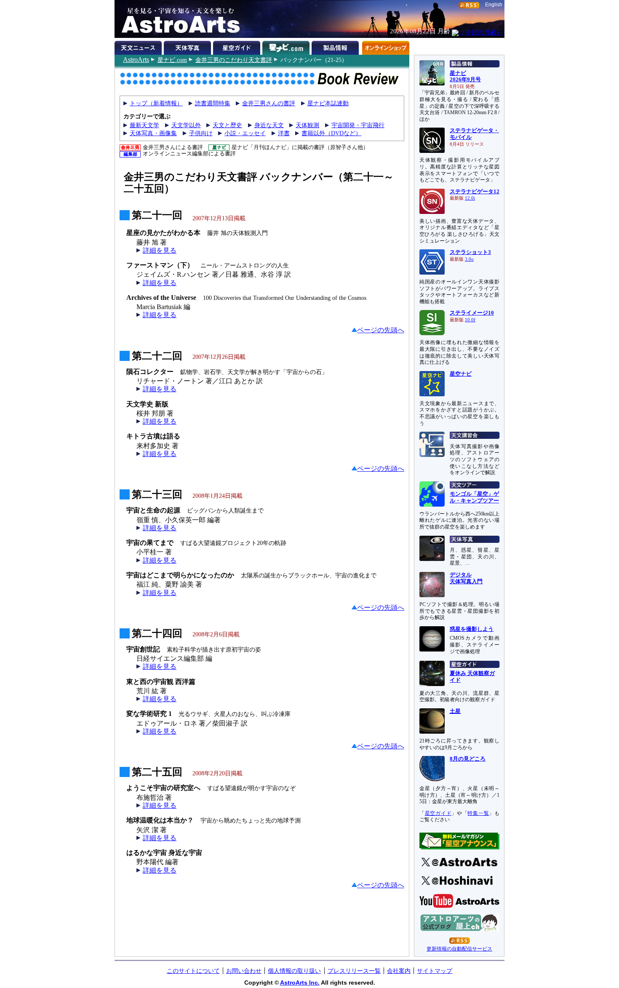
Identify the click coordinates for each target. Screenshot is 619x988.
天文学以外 (186, 125)
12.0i (470, 198)
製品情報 (336, 46)
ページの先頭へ (380, 330)
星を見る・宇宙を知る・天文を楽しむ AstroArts (178, 19)
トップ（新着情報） (156, 103)
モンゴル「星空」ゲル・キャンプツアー (474, 497)
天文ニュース (139, 46)
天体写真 (188, 46)
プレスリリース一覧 (354, 970)
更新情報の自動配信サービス (459, 949)
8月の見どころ (468, 759)
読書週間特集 (212, 103)
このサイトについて (193, 970)
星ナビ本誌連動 (328, 103)
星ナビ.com (172, 59)
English (493, 5)
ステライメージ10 (472, 313)
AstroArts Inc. (300, 982)
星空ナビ (461, 374)
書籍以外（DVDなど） (331, 133)
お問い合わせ (243, 970)
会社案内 (399, 970)
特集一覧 (478, 813)
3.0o (469, 259)
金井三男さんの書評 (268, 103)
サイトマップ (434, 970)
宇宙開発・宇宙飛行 (357, 125)
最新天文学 (144, 125)
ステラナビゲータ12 (474, 192)
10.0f (470, 320)
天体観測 (307, 125)
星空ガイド (237, 46)
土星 (455, 711)
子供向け (201, 133)
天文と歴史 (227, 125)
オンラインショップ (385, 46)
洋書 (284, 133)
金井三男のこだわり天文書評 (233, 59)
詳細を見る (159, 250)
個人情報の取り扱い (294, 970)
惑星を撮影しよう (472, 629)
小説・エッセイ (245, 133)
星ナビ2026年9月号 (465, 76)
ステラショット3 (470, 252)
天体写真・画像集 (153, 133)
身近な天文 (269, 125)
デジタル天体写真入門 (466, 578)
